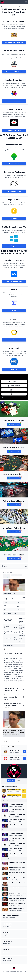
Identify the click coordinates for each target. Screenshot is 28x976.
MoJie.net (14, 319)
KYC (16, 827)
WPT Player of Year (12, 6)
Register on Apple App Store (14, 172)
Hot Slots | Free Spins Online (14, 80)
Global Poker (12, 905)
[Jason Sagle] (5, 878)
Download (17, 816)
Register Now (14, 199)
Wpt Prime (11, 806)
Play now (24, 790)
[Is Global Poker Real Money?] (5, 904)
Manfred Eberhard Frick (14, 890)
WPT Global (11, 811)
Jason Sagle (12, 879)
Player (5, 6)
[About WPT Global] (5, 810)
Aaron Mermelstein (14, 900)
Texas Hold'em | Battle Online (14, 51)
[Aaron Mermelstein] (5, 899)
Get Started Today (14, 424)
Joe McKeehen (13, 910)
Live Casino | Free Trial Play (14, 109)
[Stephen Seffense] (5, 863)
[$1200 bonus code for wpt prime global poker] (5, 805)
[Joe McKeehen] (5, 909)
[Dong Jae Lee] (5, 873)
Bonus (24, 806)
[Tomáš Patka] (5, 884)
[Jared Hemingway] (5, 868)
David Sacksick (8, 742)
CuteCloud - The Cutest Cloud (14, 260)
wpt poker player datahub (17, 971)
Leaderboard (19, 895)
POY (10, 864)
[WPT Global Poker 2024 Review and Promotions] (5, 820)
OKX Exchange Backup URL (14, 227)
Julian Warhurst (21, 6)
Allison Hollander (19, 742)
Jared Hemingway (13, 869)
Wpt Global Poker (18, 806)
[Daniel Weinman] (5, 894)
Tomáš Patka (12, 885)
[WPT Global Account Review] (5, 826)
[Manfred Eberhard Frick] (5, 889)
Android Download (14, 144)
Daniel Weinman (13, 895)
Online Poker (18, 905)
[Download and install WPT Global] (5, 815)
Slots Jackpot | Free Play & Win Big (14, 21)
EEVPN (14, 289)
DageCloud (14, 348)
